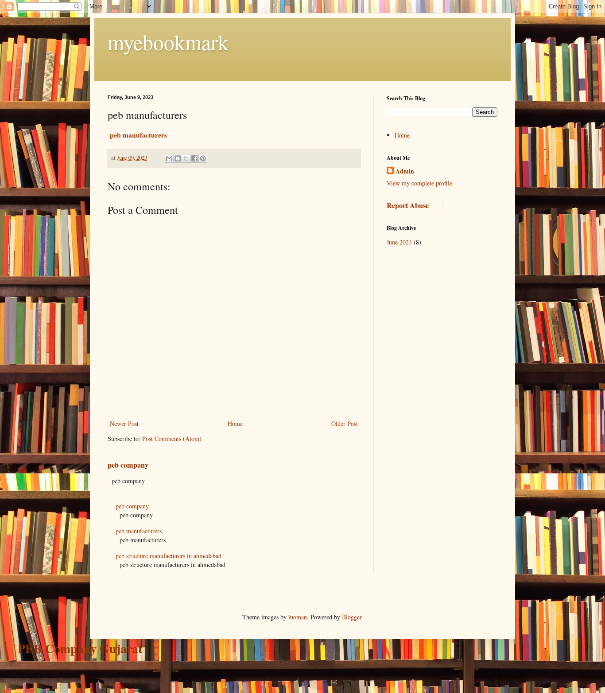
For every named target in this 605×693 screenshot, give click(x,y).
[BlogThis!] (177, 158)
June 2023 (399, 242)
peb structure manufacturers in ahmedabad (168, 555)
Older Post (344, 423)
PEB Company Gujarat (80, 648)
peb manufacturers (139, 531)
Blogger (351, 617)
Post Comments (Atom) (172, 438)
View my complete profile (419, 183)
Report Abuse (408, 205)
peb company (128, 465)
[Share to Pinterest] (202, 158)
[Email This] (169, 158)
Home (235, 423)
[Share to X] (186, 158)
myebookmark (168, 42)
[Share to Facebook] (194, 158)
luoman (297, 617)
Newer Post (124, 423)
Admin (405, 171)
